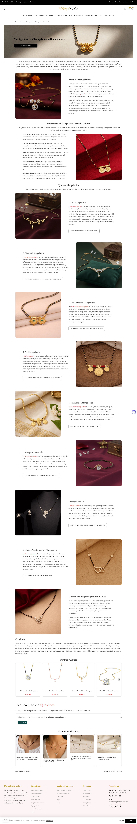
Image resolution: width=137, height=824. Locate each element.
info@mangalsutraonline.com (26, 2)
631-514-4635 (8, 2)
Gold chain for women (36, 809)
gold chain (83, 94)
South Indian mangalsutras (77, 407)
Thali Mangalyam (35, 796)
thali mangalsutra (29, 356)
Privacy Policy (87, 803)
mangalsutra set (75, 506)
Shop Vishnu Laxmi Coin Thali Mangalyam (84, 426)
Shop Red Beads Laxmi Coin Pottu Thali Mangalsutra (42, 378)
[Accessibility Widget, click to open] (134, 412)
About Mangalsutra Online (64, 790)
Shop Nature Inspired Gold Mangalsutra (84, 231)
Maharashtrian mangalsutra (80, 306)
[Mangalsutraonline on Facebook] (111, 806)
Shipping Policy (87, 793)
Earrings (32, 812)
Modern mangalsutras (30, 554)
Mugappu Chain (34, 806)
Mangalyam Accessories (37, 803)
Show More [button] (22, 722)
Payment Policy (87, 790)
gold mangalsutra (75, 206)
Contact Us (60, 796)
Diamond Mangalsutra (36, 790)
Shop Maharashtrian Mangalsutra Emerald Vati (86, 328)
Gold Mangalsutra (35, 799)
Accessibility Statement (63, 793)
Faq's (58, 799)
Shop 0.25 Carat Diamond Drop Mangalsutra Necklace (43, 279)
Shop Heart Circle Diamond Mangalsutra (38, 576)
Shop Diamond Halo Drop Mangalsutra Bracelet (41, 475)
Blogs (58, 803)
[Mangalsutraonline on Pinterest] (116, 806)
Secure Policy (86, 799)
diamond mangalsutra (31, 257)
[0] (129, 8)
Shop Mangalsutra (26, 45)
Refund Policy (87, 806)
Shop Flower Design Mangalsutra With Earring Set (87, 525)
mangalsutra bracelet (31, 456)
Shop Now (105, 2)
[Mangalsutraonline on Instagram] (120, 806)
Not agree (121, 820)
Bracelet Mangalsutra (36, 793)
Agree (130, 820)
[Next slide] (119, 679)
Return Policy (86, 796)
